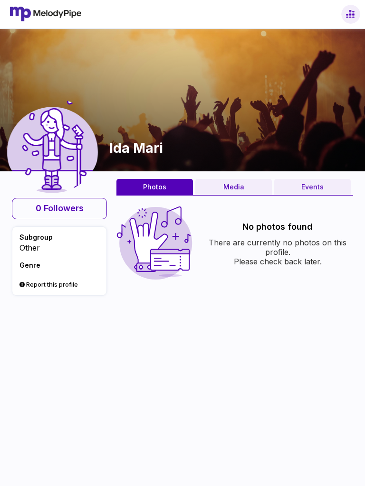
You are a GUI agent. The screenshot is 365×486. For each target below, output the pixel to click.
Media (233, 187)
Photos (154, 187)
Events (312, 187)
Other (29, 247)
